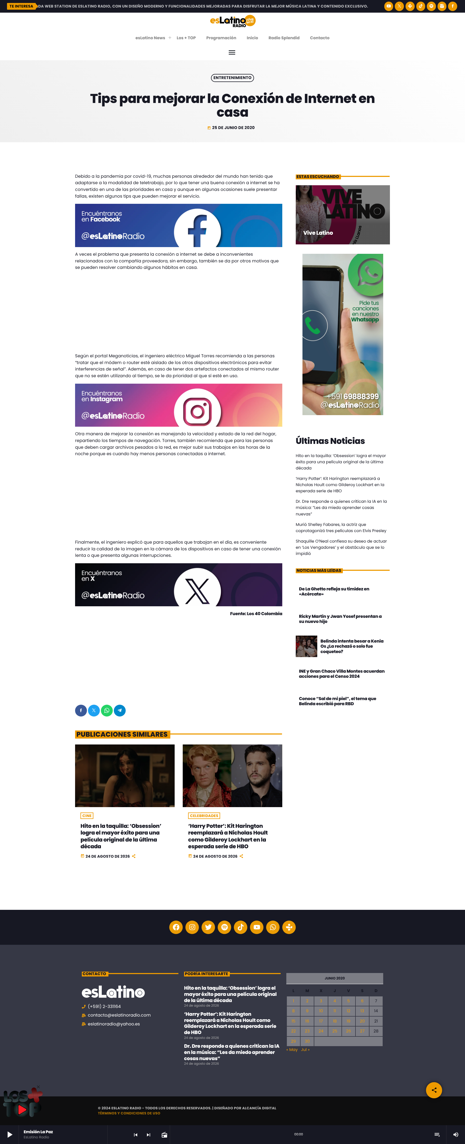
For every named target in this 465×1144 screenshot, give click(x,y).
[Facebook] (452, 6)
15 (293, 1021)
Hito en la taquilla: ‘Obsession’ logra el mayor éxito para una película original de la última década (120, 836)
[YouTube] (388, 6)
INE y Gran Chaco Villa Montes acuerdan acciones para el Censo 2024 (342, 673)
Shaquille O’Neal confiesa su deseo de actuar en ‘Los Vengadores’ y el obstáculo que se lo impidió (341, 548)
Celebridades (204, 815)
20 (362, 1021)
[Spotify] (431, 6)
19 (348, 1021)
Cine (86, 815)
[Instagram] (442, 6)
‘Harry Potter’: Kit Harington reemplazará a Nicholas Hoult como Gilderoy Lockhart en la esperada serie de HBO (227, 836)
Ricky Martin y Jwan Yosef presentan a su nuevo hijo (340, 619)
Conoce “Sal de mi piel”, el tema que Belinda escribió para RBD (337, 701)
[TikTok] (420, 6)
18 (335, 1021)
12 (348, 1011)
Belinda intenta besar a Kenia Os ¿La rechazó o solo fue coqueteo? (351, 646)
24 (321, 1031)
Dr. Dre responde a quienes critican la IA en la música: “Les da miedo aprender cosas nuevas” (341, 508)
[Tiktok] (240, 927)
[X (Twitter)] (399, 6)
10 (321, 1011)
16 (307, 1021)
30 (307, 1041)
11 (334, 1011)
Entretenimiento (232, 78)
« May (292, 1050)
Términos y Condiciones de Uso (129, 1113)
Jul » (305, 1050)
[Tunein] (410, 6)
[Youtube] (256, 927)
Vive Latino (318, 233)
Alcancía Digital (259, 1108)
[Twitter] (208, 927)
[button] (38, 1087)
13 (362, 1011)
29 (293, 1041)
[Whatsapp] (273, 927)
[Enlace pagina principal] (233, 21)
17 (321, 1021)
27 (362, 1031)
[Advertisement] (178, 313)
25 (334, 1031)
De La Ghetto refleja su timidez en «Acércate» (334, 591)
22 (293, 1031)
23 (307, 1031)
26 (348, 1031)
